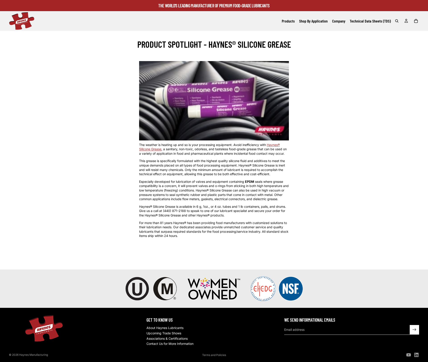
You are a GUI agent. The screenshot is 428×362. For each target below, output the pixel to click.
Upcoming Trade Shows (163, 333)
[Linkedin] (416, 355)
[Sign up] (414, 329)
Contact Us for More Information (169, 344)
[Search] (397, 21)
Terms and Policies (214, 355)
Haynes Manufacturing (33, 354)
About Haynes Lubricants (164, 328)
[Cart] (416, 21)
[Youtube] (408, 355)
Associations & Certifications (167, 338)
